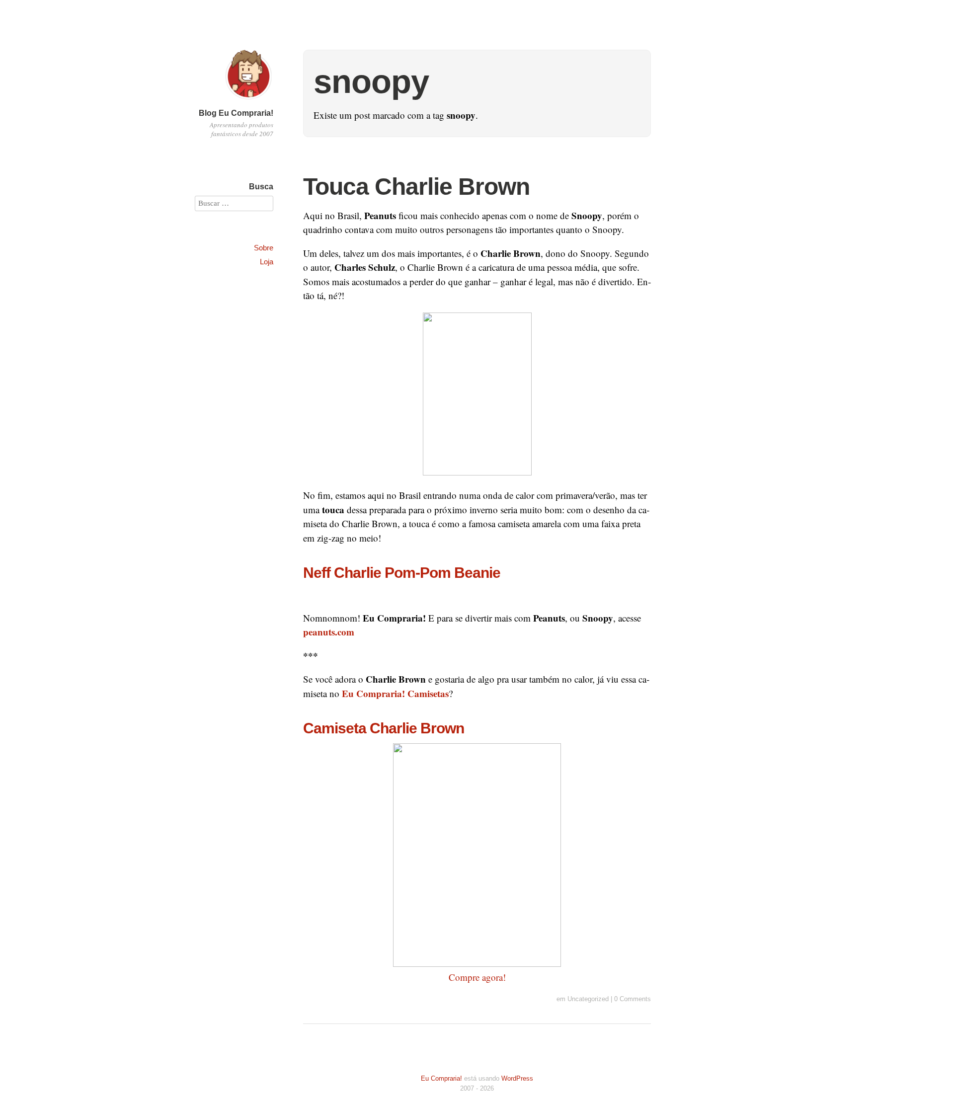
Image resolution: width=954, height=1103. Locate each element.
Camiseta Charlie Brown (383, 727)
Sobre (263, 247)
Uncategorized (588, 999)
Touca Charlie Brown (416, 186)
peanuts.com (328, 631)
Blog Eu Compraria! (236, 113)
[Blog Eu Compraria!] (248, 100)
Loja (266, 261)
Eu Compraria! (441, 1078)
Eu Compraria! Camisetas (395, 693)
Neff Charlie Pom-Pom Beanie (401, 572)
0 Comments (632, 999)
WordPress (517, 1078)
